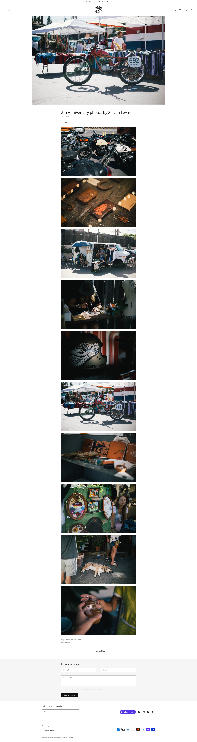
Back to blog (99, 651)
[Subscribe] (76, 711)
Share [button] (65, 123)
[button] (4, 10)
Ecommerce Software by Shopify (64, 737)
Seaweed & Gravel (51, 737)
